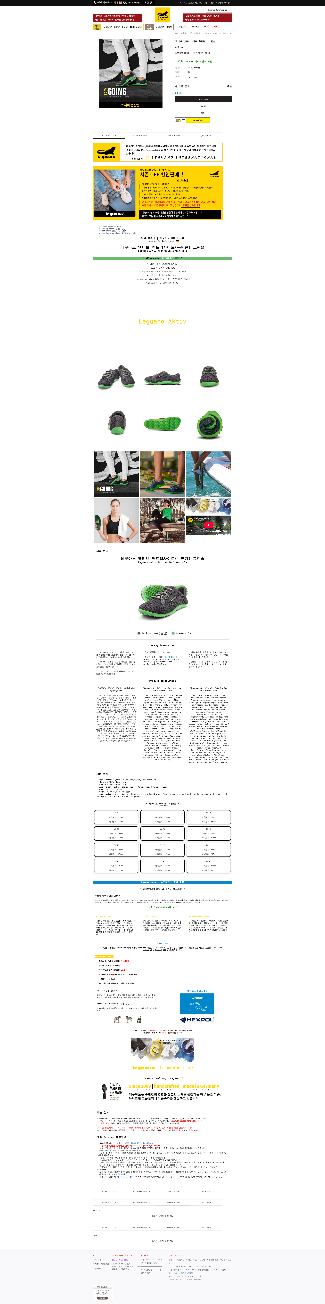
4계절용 (208, 33)
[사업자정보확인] (185, 1273)
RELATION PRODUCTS (141, 136)
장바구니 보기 (209, 3)
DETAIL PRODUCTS (109, 136)
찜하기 (203, 113)
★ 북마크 (183, 3)
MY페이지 (228, 3)
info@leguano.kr (203, 1266)
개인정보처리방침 (101, 1264)
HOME (177, 33)
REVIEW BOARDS (173, 136)
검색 (230, 9)
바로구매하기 (204, 99)
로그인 (191, 3)
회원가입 (198, 3)
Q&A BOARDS (206, 136)
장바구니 (203, 106)
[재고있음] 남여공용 (191, 33)
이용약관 (97, 1268)
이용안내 (97, 1260)
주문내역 (219, 3)
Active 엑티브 (221, 33)
